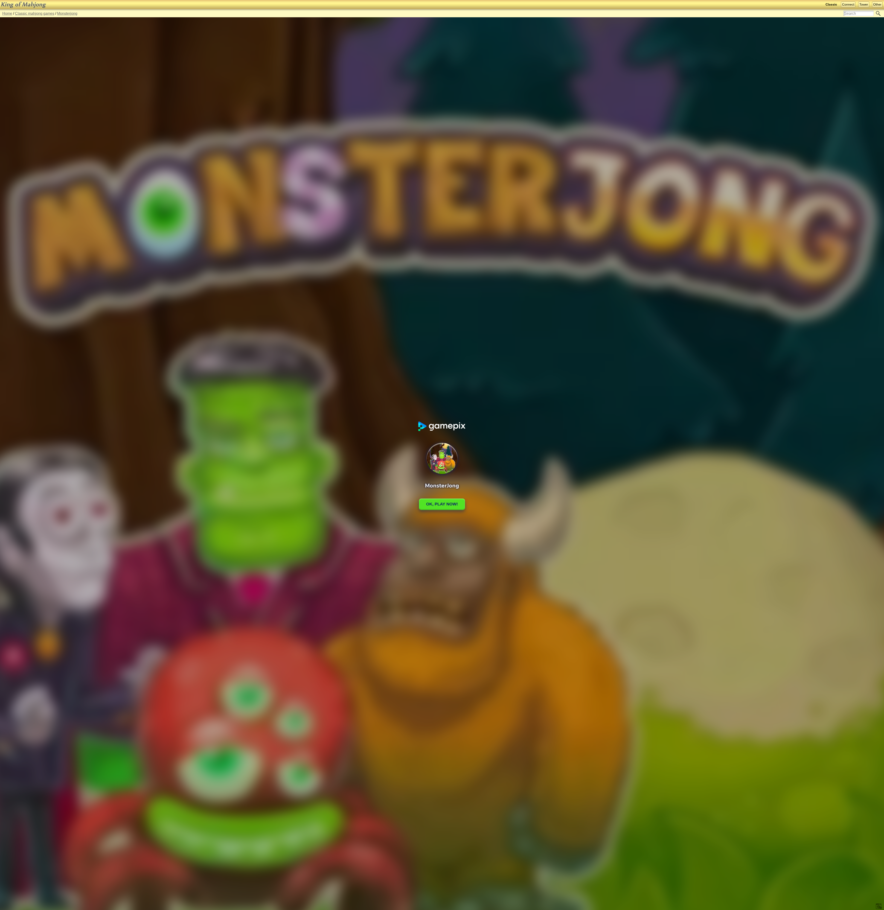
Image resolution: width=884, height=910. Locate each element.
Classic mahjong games (34, 13)
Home (7, 13)
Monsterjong (67, 13)
